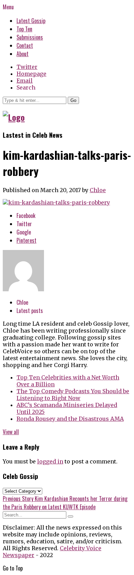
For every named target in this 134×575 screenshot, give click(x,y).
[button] (73, 100)
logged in (50, 461)
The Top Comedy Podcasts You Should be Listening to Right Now (72, 394)
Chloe (98, 190)
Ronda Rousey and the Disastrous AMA (70, 418)
